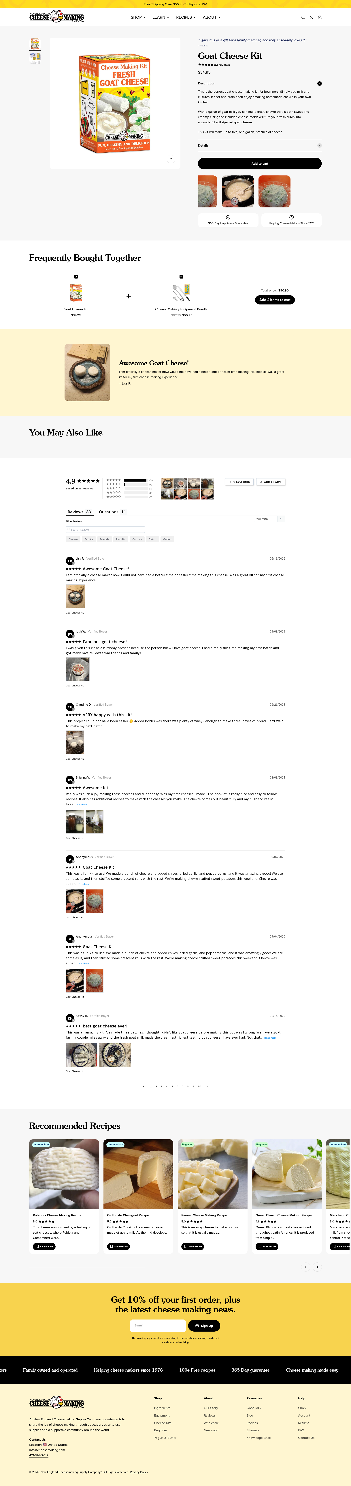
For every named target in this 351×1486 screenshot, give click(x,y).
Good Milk (254, 1408)
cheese (73, 539)
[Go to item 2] (35, 59)
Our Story (211, 1408)
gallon (167, 539)
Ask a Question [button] (241, 481)
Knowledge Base (259, 1437)
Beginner (160, 1430)
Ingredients (162, 1408)
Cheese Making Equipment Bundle (181, 309)
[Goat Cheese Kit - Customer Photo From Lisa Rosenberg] (167, 483)
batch (152, 539)
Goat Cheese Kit (76, 309)
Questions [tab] (108, 511)
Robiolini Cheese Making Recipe (57, 1215)
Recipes (184, 17)
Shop (136, 17)
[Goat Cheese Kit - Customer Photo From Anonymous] (180, 494)
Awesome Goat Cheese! (154, 363)
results (120, 539)
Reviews (210, 1415)
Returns (303, 1423)
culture (137, 539)
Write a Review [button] (272, 481)
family (89, 539)
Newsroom (211, 1430)
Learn (159, 17)
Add (274, 299)
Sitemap (253, 1430)
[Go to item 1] (35, 44)
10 (199, 1086)
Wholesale (211, 1423)
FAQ (301, 1430)
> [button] (207, 1086)
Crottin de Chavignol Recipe (128, 1215)
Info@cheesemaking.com (47, 1450)
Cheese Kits (162, 1423)
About (210, 17)
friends (104, 539)
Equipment (162, 1415)
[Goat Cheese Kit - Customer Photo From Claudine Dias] (194, 483)
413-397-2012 (38, 1455)
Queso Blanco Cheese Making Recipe (284, 1215)
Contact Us (306, 1437)
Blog (250, 1415)
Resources (254, 1398)
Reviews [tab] (76, 511)
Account (304, 1415)
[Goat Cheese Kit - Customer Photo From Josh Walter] (180, 483)
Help (301, 1398)
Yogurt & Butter (165, 1437)
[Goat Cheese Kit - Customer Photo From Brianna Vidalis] (207, 483)
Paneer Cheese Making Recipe (204, 1215)
